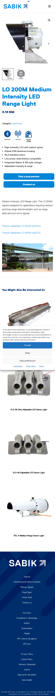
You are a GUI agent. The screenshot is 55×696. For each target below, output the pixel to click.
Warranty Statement (27, 664)
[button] (49, 20)
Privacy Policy (31, 366)
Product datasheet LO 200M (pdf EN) (21, 226)
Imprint (41, 366)
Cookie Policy (18, 366)
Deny (27, 353)
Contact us (26, 602)
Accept (27, 345)
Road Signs (27, 592)
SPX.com (27, 644)
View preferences (27, 361)
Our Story (27, 612)
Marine (27, 576)
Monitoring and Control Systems (27, 582)
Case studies (27, 680)
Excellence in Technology (27, 618)
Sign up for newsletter (27, 674)
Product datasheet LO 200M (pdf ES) (21, 232)
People (27, 633)
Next (48, 43)
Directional (17, 123)
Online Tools (27, 597)
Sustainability (26, 628)
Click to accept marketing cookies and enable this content (27, 257)
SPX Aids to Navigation (27, 638)
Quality (27, 623)
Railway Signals (26, 587)
